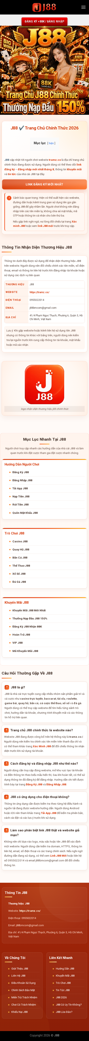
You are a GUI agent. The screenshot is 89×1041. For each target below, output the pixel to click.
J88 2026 (61, 997)
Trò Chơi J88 (63, 982)
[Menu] (83, 7)
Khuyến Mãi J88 (65, 975)
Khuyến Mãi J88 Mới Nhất (29, 610)
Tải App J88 (20, 488)
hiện (51, 143)
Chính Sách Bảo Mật (23, 990)
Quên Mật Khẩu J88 (25, 512)
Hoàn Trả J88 (21, 634)
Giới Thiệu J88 (19, 968)
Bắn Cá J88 (19, 557)
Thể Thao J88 (21, 565)
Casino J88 (20, 541)
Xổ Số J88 (18, 573)
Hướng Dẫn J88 (65, 968)
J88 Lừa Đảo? (64, 1011)
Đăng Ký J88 (20, 472)
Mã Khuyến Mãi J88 (25, 651)
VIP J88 (17, 642)
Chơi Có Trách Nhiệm (23, 1004)
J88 (6, 159)
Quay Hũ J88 (20, 549)
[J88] (44, 7)
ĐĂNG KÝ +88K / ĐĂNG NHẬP (44, 21)
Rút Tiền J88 (20, 504)
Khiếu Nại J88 (19, 1011)
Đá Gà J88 (19, 581)
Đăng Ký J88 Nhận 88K (27, 626)
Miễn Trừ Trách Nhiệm (24, 997)
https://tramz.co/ (39, 292)
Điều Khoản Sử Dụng (23, 982)
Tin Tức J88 (63, 990)
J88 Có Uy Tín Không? (69, 1004)
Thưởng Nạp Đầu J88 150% (29, 618)
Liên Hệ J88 (18, 975)
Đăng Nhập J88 (22, 480)
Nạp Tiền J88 (20, 496)
